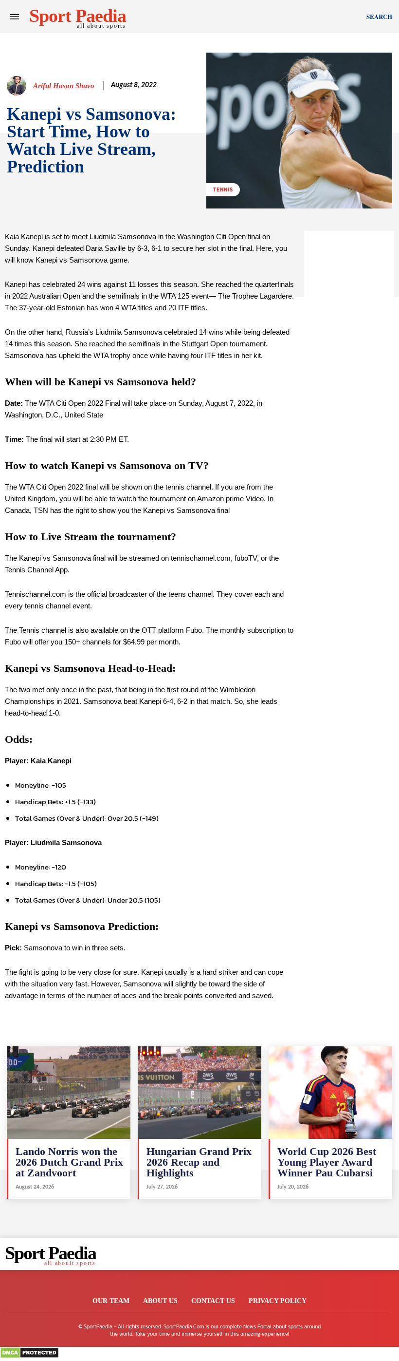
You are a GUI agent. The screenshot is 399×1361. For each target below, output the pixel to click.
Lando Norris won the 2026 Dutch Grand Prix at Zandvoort (69, 1162)
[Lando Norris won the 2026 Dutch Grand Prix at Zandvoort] (68, 1092)
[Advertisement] (349, 377)
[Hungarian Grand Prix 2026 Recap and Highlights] (199, 1092)
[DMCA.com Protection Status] (29, 1356)
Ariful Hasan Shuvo (63, 86)
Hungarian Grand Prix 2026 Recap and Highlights (199, 1162)
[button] (379, 16)
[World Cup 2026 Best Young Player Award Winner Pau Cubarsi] (330, 1092)
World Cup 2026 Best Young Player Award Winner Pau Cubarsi (326, 1162)
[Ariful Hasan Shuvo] (18, 85)
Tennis (223, 189)
